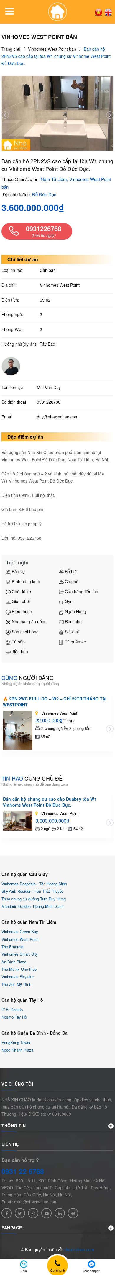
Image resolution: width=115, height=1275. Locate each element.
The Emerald (12, 946)
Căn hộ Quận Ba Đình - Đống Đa (34, 1033)
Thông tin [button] (13, 1125)
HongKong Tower (15, 1042)
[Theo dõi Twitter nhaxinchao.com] (20, 1213)
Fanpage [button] (11, 1227)
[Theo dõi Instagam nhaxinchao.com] (33, 1213)
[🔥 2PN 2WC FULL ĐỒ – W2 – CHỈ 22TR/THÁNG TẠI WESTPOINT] (17, 730)
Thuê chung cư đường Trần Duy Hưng (33, 899)
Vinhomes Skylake (17, 977)
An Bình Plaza (13, 962)
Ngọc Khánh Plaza (17, 1050)
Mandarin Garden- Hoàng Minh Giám (32, 906)
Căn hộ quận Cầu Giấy (24, 874)
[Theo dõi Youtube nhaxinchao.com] (46, 1213)
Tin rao (32, 778)
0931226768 (48, 402)
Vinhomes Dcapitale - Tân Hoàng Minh (34, 884)
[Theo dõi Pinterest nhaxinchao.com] (73, 1213)
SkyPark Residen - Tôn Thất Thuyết (32, 891)
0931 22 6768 (22, 1171)
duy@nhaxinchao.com (57, 417)
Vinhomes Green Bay (19, 932)
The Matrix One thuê (19, 969)
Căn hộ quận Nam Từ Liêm (28, 922)
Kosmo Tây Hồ (14, 1017)
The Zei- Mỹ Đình (16, 984)
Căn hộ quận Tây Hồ (22, 1000)
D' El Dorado (12, 1009)
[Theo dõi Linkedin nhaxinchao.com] (60, 1213)
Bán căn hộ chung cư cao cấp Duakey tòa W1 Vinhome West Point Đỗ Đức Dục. (50, 802)
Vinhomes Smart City (19, 954)
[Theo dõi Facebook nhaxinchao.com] (6, 1213)
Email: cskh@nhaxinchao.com (29, 1202)
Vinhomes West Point (20, 939)
